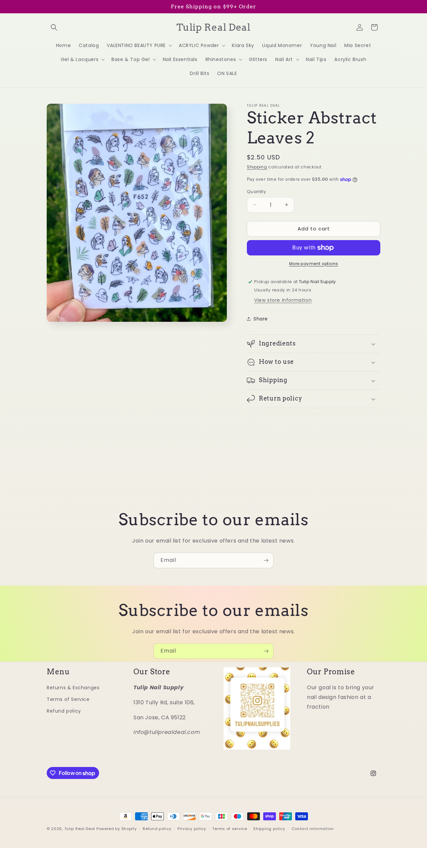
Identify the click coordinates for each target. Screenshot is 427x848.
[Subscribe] (266, 560)
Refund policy (64, 711)
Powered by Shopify (116, 828)
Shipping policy (269, 828)
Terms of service (229, 828)
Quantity (256, 191)
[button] (54, 27)
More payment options (313, 263)
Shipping (257, 167)
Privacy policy (191, 828)
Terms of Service (68, 699)
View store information (283, 300)
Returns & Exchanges (73, 687)
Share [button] (261, 318)
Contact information (313, 828)
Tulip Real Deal (79, 828)
